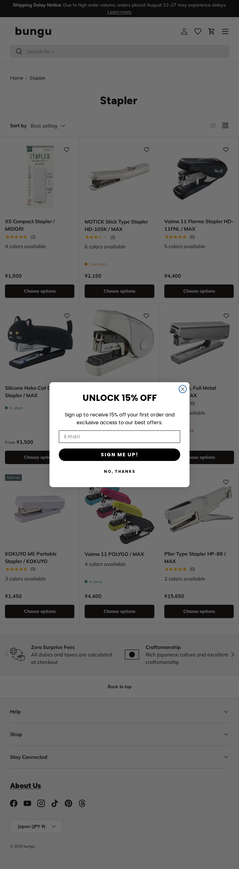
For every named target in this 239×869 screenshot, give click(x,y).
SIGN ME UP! (119, 454)
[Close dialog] (182, 389)
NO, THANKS (119, 471)
